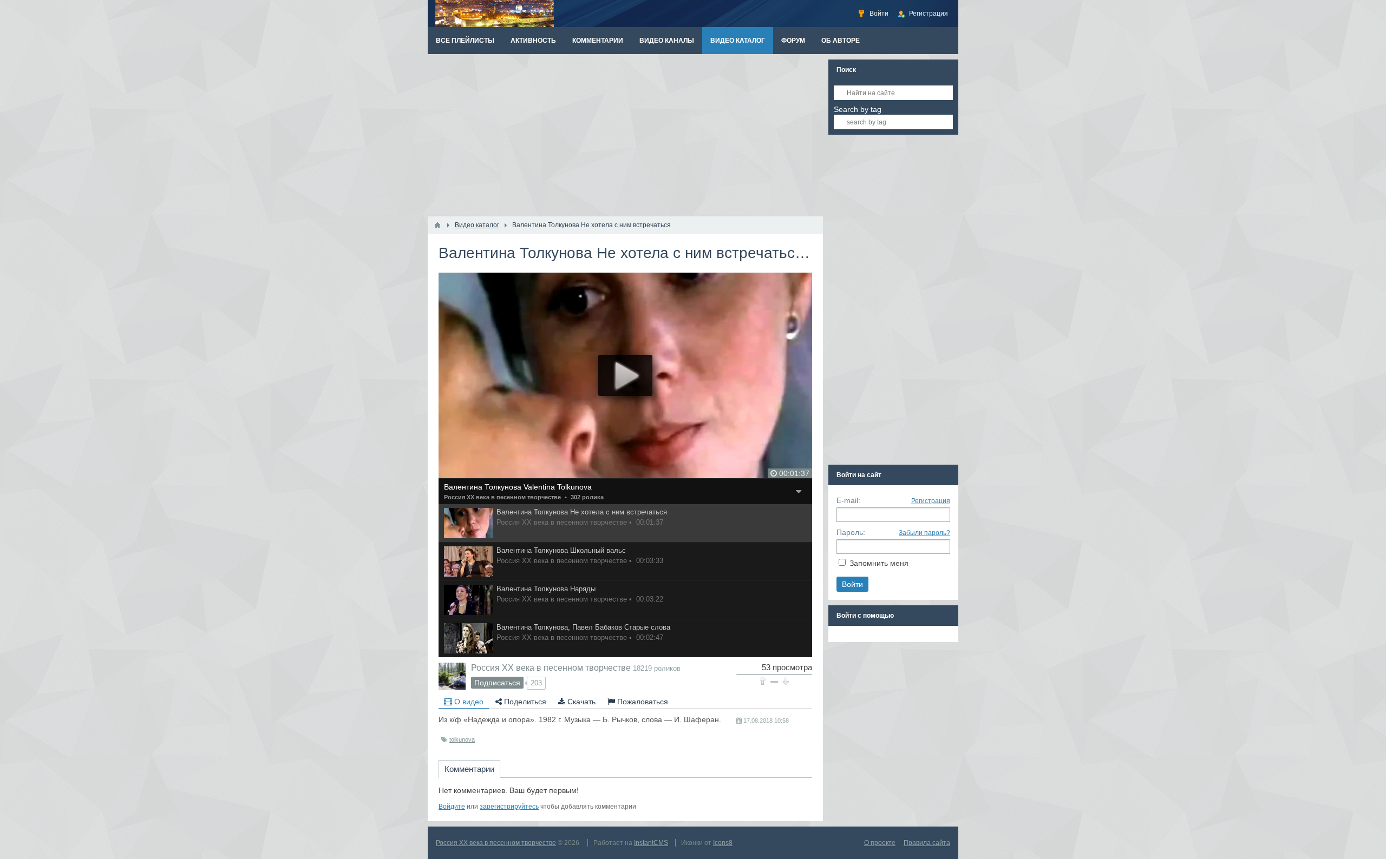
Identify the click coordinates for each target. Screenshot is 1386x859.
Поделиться (524, 701)
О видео (467, 701)
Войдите (452, 806)
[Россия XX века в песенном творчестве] (452, 676)
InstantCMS (651, 843)
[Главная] (437, 225)
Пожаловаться (641, 701)
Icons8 (723, 843)
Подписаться (497, 682)
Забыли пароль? (924, 533)
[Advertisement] (625, 135)
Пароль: (850, 532)
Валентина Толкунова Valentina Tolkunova (518, 487)
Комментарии (469, 769)
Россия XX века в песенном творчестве (502, 497)
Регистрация (930, 501)
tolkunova (462, 739)
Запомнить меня (878, 563)
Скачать (580, 701)
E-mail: (848, 500)
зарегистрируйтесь (509, 806)
